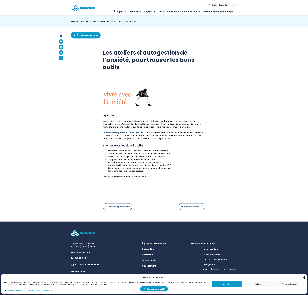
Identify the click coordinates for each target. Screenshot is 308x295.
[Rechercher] (234, 5)
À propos (120, 11)
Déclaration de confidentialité (38, 291)
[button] (303, 277)
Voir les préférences (289, 284)
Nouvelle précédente (119, 206)
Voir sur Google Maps (81, 252)
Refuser (258, 284)
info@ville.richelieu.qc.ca (87, 264)
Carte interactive (220, 5)
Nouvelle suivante (190, 206)
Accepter (226, 284)
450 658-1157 (81, 258)
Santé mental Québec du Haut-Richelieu (124, 132)
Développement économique (218, 11)
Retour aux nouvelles (87, 35)
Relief (144, 176)
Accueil (74, 21)
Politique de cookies (14, 291)
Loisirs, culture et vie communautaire (177, 11)
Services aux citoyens (141, 11)
